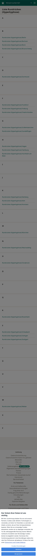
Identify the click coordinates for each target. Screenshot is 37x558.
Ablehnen (19, 549)
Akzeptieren (18, 554)
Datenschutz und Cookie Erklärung (15, 542)
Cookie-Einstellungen (18, 546)
